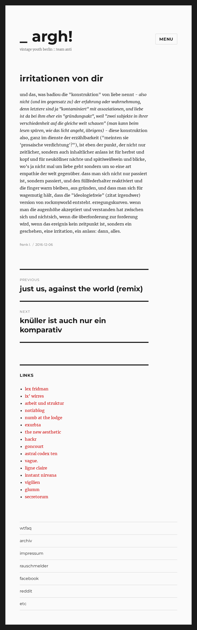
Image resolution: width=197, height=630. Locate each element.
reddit (26, 591)
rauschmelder (34, 565)
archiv (26, 540)
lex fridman (36, 388)
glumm (32, 489)
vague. (31, 460)
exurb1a (33, 424)
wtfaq (26, 528)
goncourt (34, 446)
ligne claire (36, 468)
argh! (52, 36)
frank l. (25, 244)
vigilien (32, 482)
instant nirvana (40, 475)
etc (23, 603)
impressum (31, 553)
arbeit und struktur (44, 403)
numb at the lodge (43, 417)
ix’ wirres (34, 396)
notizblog (35, 410)
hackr (30, 439)
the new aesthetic (43, 432)
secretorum (36, 496)
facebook (29, 578)
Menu (166, 39)
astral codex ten (41, 453)
